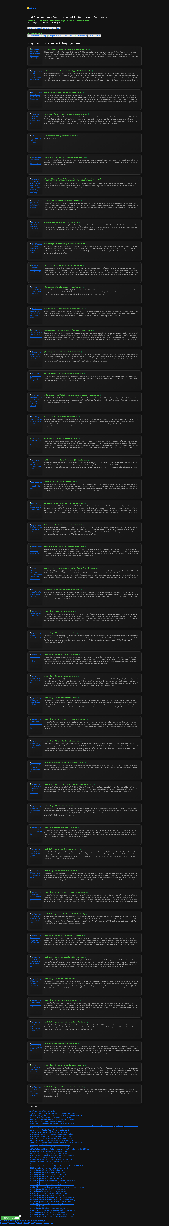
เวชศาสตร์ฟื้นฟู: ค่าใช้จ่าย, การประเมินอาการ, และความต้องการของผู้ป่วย (53, 1197)
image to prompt (55, 36)
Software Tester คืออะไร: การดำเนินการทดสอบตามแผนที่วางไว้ (50, 1162)
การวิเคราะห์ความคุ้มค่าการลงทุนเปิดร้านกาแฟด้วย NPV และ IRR (50, 1136)
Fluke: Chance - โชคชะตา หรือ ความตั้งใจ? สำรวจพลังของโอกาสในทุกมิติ (53, 1119)
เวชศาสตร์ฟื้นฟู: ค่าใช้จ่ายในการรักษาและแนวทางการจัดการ (49, 1208)
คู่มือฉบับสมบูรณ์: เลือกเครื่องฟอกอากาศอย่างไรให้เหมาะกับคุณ (50, 1145)
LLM (58, 28)
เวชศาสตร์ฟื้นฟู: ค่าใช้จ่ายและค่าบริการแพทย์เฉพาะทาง (47, 1189)
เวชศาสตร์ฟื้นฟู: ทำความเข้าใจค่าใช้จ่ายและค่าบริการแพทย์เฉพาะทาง (52, 1185)
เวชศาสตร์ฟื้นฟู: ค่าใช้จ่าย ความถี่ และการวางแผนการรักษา (48, 1174)
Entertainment (34, 36)
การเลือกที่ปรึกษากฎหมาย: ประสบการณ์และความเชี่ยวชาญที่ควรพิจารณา (53, 1210)
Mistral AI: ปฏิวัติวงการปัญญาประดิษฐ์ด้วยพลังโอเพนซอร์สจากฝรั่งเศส (52, 1134)
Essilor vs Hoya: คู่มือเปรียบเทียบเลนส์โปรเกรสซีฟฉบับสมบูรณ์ (49, 1130)
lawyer (30, 28)
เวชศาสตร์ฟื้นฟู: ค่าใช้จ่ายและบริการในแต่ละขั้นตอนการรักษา (49, 1183)
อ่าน (17, 1217)
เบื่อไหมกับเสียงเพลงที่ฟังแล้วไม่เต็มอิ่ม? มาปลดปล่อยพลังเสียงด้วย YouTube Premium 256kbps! (59, 1149)
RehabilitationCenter (49, 28)
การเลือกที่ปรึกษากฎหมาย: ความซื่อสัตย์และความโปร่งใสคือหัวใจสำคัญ (52, 1200)
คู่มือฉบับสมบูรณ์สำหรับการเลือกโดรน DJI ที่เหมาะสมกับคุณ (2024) (51, 1138)
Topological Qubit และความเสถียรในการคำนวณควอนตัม (48, 1132)
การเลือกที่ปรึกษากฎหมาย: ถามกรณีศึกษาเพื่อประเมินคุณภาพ (49, 1193)
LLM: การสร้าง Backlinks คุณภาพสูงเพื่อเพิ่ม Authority (47, 1122)
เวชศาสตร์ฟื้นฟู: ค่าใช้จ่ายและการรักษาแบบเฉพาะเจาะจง (47, 1176)
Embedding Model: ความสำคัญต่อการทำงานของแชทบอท (48, 1151)
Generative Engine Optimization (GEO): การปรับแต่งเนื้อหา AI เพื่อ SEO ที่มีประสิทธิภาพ (58, 1166)
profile (92, 36)
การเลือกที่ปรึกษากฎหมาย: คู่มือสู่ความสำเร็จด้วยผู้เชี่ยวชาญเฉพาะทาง (52, 1204)
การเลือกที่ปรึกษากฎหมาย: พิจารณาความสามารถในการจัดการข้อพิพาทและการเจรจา (57, 1187)
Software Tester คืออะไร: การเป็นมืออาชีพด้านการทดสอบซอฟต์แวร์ (51, 1164)
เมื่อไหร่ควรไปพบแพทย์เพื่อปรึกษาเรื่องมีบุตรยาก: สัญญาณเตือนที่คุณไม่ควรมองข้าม (56, 1115)
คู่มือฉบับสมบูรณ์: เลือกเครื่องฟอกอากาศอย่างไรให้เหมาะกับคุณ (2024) (52, 1141)
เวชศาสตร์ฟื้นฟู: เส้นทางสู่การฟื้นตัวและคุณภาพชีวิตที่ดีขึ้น (48, 1191)
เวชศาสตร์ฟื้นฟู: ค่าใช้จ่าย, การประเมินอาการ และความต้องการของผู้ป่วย (52, 1181)
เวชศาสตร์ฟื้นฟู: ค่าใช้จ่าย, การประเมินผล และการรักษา (47, 1172)
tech (98, 36)
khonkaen (37, 28)
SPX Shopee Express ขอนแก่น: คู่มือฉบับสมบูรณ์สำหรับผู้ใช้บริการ (51, 1147)
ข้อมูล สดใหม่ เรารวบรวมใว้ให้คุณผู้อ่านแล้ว (41, 1111)
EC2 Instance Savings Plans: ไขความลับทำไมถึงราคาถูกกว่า (49, 1168)
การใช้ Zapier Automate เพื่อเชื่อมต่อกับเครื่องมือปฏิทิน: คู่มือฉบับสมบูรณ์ (53, 1155)
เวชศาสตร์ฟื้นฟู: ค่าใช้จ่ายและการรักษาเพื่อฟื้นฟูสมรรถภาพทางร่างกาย (52, 1214)
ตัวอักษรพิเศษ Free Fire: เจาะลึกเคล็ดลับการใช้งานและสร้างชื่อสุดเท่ (51, 1160)
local (65, 36)
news (72, 36)
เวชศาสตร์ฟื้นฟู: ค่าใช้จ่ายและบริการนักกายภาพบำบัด (46, 1206)
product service (81, 36)
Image (44, 36)
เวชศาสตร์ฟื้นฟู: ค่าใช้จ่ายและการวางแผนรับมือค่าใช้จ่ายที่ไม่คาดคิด (51, 1202)
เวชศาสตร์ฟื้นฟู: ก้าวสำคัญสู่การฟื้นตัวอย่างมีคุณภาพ (46, 1170)
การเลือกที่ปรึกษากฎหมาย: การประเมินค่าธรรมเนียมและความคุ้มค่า (51, 1216)
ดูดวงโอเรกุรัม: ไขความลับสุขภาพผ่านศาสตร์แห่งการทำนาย (48, 1153)
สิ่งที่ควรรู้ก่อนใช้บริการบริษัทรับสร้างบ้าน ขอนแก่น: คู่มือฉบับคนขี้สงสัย (52, 1124)
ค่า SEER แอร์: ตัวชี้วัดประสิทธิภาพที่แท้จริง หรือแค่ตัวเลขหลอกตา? (50, 1117)
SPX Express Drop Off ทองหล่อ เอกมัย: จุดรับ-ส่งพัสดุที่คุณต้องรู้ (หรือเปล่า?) (53, 1113)
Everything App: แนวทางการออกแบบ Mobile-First (46, 1157)
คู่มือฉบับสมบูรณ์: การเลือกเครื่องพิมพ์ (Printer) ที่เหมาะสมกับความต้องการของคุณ (56, 1143)
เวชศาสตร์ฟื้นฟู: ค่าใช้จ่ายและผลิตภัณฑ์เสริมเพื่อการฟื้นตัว (48, 1179)
